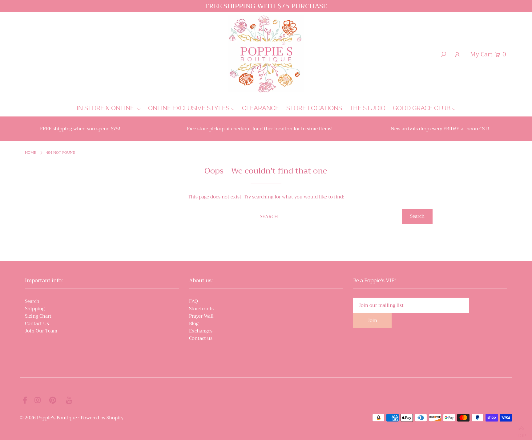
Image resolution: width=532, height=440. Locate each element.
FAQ (193, 301)
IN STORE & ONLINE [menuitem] (106, 108)
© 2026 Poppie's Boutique (48, 418)
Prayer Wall (201, 316)
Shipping (35, 309)
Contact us (200, 338)
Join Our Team (41, 331)
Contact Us (37, 324)
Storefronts (201, 309)
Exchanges (200, 331)
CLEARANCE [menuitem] (260, 108)
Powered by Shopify (102, 418)
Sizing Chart (38, 316)
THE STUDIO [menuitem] (367, 108)
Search (32, 301)
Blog (194, 324)
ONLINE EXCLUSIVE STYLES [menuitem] (188, 108)
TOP (521, 433)
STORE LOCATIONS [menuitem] (314, 108)
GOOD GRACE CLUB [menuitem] (421, 108)
